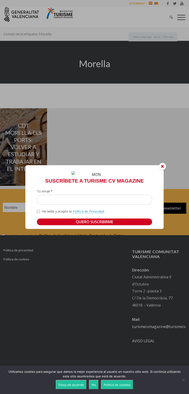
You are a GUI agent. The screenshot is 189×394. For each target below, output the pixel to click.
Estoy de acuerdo (71, 385)
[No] (183, 380)
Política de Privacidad (88, 211)
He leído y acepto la (73, 211)
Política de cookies (117, 385)
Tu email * (45, 191)
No (94, 385)
